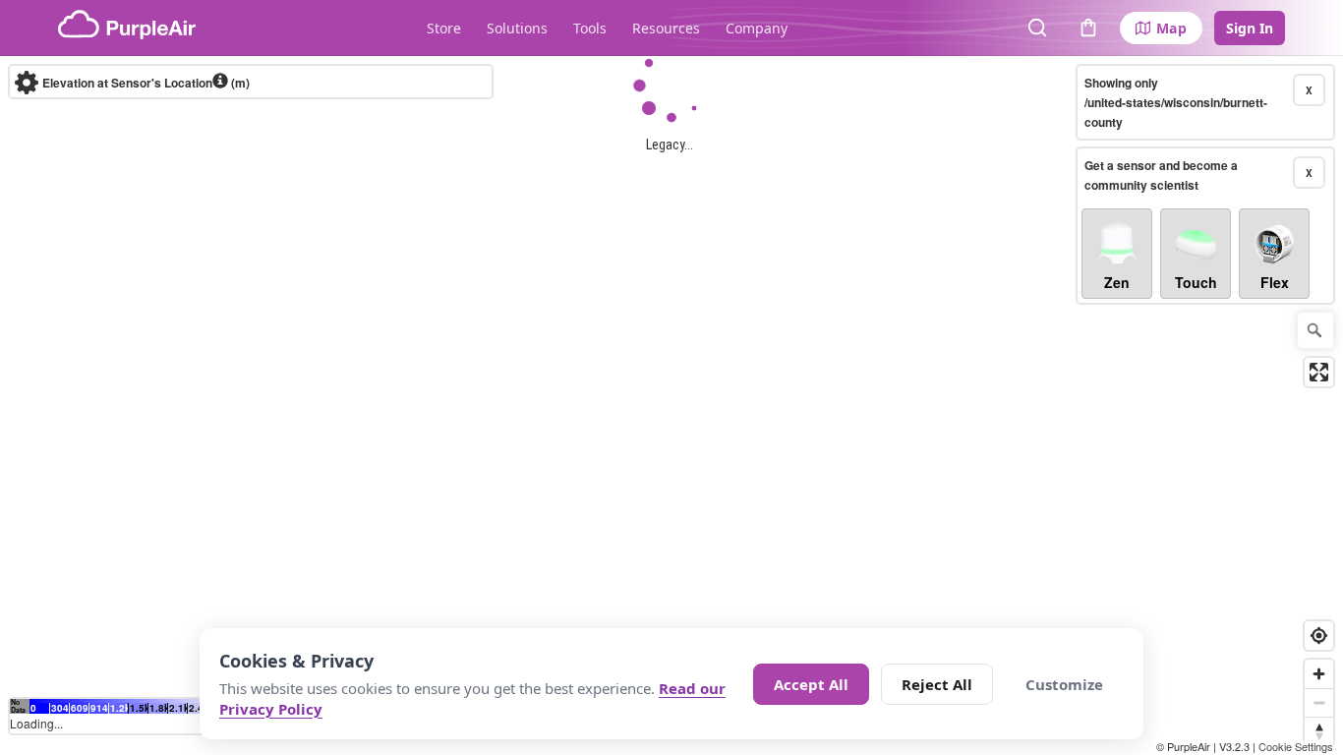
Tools (590, 28)
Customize (1064, 684)
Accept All (811, 684)
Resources (666, 28)
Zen (1117, 282)
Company (757, 28)
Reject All (937, 684)
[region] (671, 405)
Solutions (517, 28)
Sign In (1249, 28)
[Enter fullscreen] (1319, 372)
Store (444, 28)
